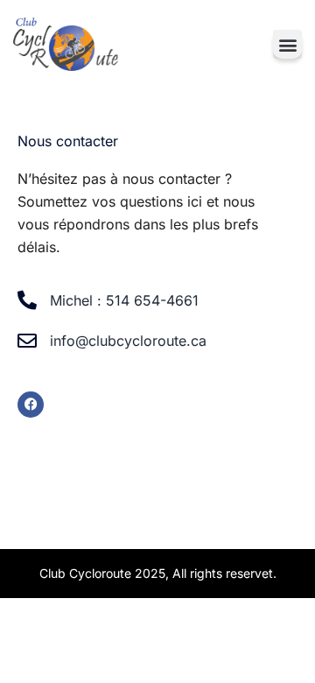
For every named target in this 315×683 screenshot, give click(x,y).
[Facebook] (31, 404)
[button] (287, 44)
